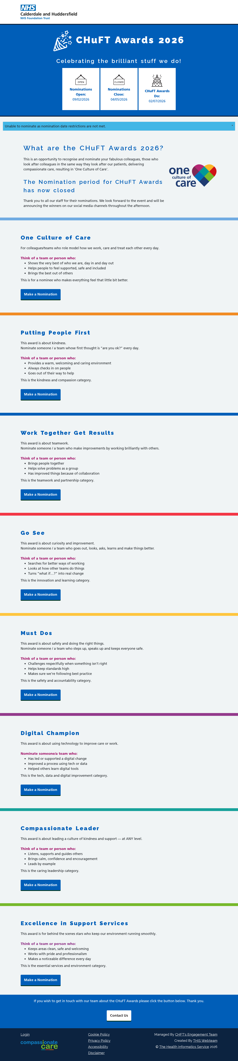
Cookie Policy (99, 1034)
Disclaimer (96, 1053)
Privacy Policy (99, 1041)
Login (25, 1034)
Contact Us (119, 1015)
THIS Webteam (205, 1041)
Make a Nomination (40, 294)
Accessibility (98, 1047)
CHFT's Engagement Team (196, 1034)
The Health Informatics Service (184, 1047)
